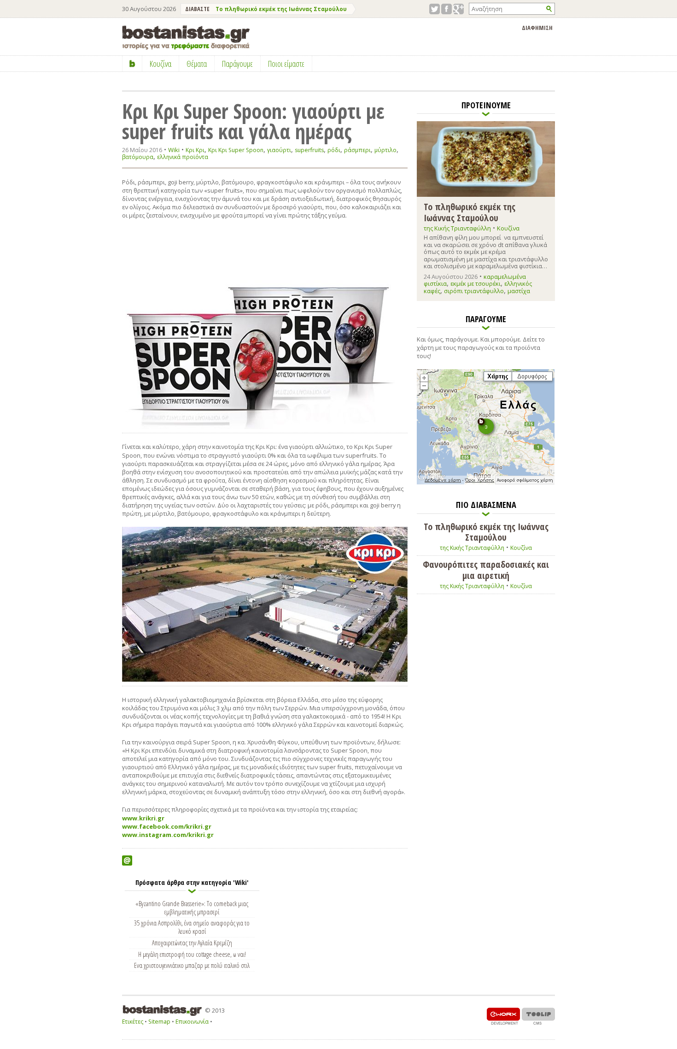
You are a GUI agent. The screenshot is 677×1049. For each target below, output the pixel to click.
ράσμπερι (357, 150)
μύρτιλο (385, 150)
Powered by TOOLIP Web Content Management (538, 1016)
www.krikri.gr (143, 818)
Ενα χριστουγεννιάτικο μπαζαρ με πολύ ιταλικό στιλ (192, 965)
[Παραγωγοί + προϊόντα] (485, 482)
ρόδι (333, 150)
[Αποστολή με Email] (127, 860)
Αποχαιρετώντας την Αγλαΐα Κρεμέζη (192, 942)
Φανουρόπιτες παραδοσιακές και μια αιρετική (486, 570)
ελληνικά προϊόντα (182, 157)
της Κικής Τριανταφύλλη (457, 228)
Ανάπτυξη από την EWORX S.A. (503, 1016)
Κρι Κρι (195, 150)
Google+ (458, 9)
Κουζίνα (508, 228)
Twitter (434, 9)
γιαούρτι (279, 150)
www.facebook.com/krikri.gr (166, 826)
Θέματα (197, 63)
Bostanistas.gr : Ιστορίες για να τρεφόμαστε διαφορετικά (186, 37)
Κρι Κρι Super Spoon (235, 150)
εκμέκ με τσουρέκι (475, 283)
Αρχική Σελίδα (132, 63)
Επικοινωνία (192, 1021)
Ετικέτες (132, 1021)
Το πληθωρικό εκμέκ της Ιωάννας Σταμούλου (281, 9)
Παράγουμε (237, 63)
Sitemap (159, 1021)
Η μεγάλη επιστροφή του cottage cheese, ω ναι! (192, 954)
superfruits (309, 150)
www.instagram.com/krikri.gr (168, 835)
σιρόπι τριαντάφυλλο (474, 291)
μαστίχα (519, 291)
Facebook (446, 9)
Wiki (174, 150)
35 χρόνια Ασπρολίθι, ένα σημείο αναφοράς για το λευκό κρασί (192, 927)
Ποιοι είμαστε (286, 63)
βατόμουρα (137, 157)
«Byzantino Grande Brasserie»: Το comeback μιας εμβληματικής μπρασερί (191, 907)
